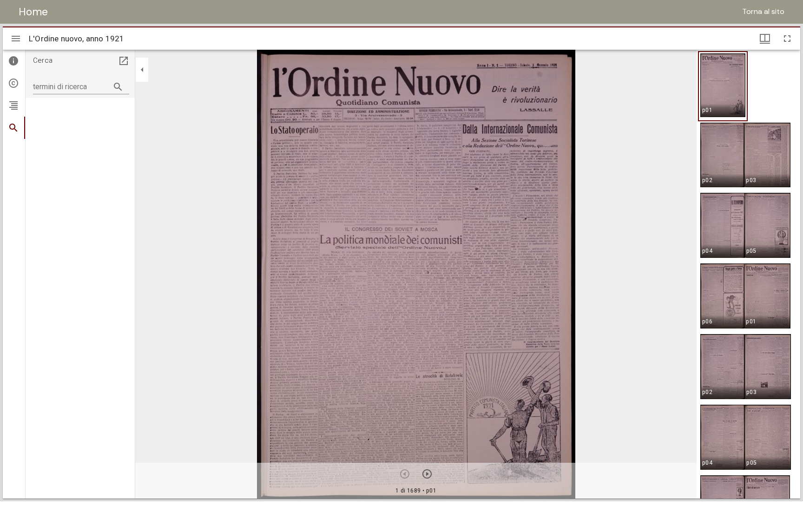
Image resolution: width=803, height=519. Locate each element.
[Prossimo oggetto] (427, 474)
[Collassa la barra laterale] (142, 69)
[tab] (14, 61)
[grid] (748, 274)
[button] (722, 86)
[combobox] (81, 83)
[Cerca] (118, 87)
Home (33, 12)
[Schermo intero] (787, 38)
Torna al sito (763, 11)
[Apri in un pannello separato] (123, 61)
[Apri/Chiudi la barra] (16, 38)
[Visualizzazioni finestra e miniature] (765, 38)
